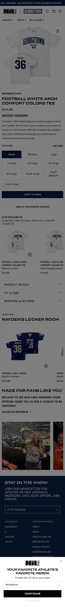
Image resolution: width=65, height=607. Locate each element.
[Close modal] (61, 561)
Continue (33, 593)
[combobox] (31, 584)
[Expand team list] (58, 584)
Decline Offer (32, 601)
